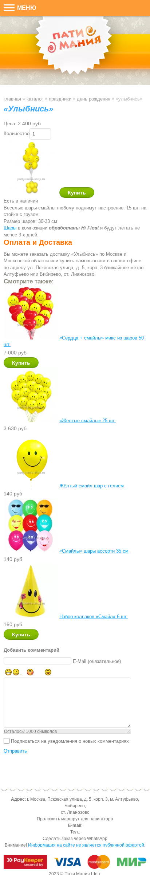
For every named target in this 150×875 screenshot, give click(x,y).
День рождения (93, 99)
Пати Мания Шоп (75, 50)
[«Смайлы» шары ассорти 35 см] (31, 551)
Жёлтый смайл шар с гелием (91, 485)
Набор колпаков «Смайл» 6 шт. (93, 616)
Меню (26, 8)
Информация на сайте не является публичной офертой (86, 845)
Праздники (60, 99)
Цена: (10, 123)
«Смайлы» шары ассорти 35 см (94, 551)
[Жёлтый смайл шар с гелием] (31, 485)
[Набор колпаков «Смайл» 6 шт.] (31, 616)
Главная (12, 99)
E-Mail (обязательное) (97, 661)
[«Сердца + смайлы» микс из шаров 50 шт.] (31, 338)
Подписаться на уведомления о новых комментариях (70, 740)
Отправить (15, 751)
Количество (16, 133)
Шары (10, 228)
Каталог (35, 99)
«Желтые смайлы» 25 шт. (87, 420)
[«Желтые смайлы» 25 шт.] (31, 420)
